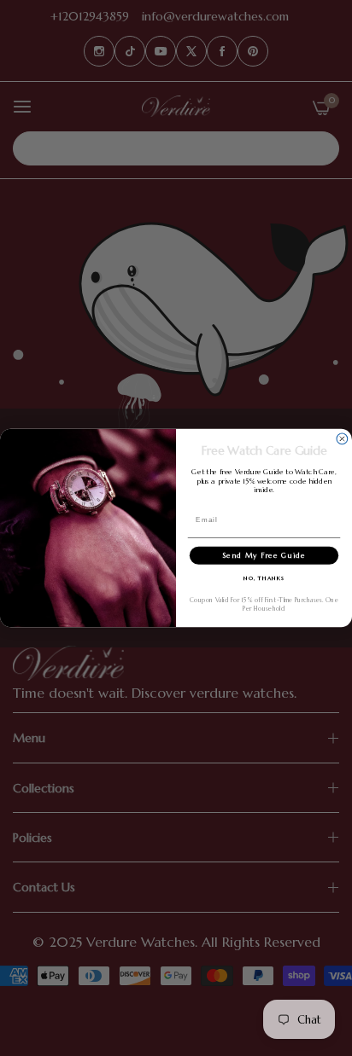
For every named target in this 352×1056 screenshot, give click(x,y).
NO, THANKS (264, 578)
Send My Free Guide (264, 555)
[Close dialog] (342, 438)
